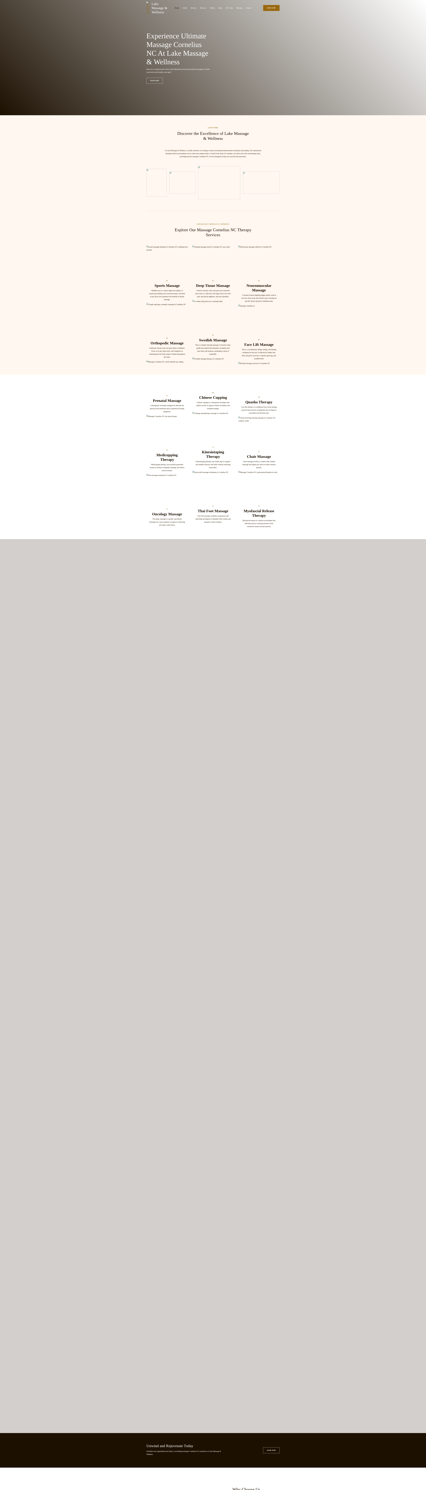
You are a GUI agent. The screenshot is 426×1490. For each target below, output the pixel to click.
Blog (220, 8)
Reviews (203, 8)
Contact (248, 8)
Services (193, 8)
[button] (271, 8)
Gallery (212, 8)
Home (177, 8)
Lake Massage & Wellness (159, 8)
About (185, 8)
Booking (239, 8)
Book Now (271, 1450)
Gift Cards (229, 8)
